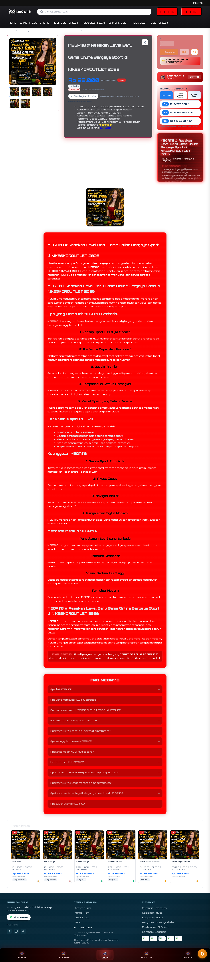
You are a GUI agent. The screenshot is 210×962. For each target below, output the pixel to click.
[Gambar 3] (37, 92)
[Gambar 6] (25, 103)
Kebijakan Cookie (152, 917)
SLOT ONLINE (55, 31)
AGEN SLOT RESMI (93, 22)
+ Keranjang (169, 52)
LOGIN (191, 12)
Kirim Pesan (21, 917)
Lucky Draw (166, 95)
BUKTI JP (146, 957)
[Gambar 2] (25, 92)
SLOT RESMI (72, 31)
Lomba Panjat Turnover (180, 95)
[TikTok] (23, 931)
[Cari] (41, 11)
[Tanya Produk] (194, 52)
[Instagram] (16, 931)
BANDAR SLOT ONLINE (34, 22)
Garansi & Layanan (154, 932)
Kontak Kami (82, 912)
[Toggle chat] (202, 953)
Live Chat (187, 957)
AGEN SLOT (139, 22)
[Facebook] (9, 931)
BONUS (22, 957)
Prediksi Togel (194, 95)
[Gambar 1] (14, 92)
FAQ (77, 922)
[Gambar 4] (48, 92)
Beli (184, 52)
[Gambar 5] (14, 103)
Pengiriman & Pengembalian (158, 922)
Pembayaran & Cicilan (155, 927)
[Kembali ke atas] (203, 946)
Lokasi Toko (82, 917)
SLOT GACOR (159, 22)
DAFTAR (167, 12)
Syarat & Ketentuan (154, 908)
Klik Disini (105, 127)
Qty (162, 39)
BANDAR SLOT (118, 22)
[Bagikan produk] (145, 42)
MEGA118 (198, 3)
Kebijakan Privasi (152, 912)
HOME (12, 22)
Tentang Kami (83, 908)
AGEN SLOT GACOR (65, 22)
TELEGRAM (63, 957)
